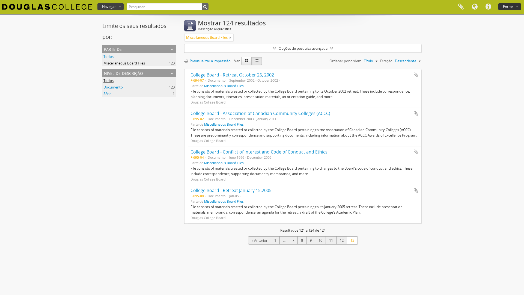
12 (342, 240)
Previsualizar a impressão (210, 60)
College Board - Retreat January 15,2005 (231, 190)
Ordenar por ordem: (345, 60)
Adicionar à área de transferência (416, 75)
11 (331, 240)
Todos (108, 56)
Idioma (474, 7)
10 (320, 240)
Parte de (113, 48)
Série (107, 93)
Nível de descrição (123, 72)
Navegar (109, 6)
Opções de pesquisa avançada (303, 48)
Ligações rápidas (488, 7)
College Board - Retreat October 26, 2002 (232, 75)
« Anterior (259, 240)
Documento (113, 87)
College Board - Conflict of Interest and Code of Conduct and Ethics (258, 152)
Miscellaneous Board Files (124, 63)
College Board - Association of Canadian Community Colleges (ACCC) (260, 113)
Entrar (508, 6)
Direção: (386, 60)
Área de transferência (461, 7)
